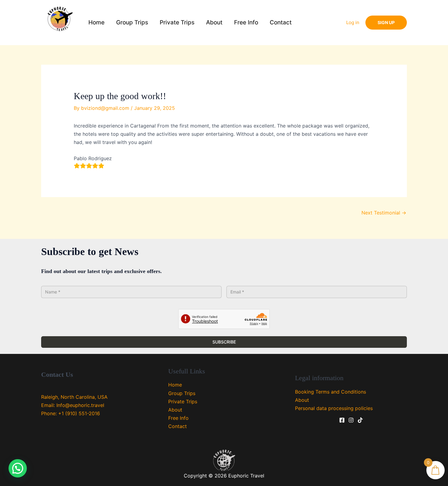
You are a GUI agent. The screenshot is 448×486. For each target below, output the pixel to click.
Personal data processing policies (334, 408)
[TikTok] (360, 420)
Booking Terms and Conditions (330, 392)
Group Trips (132, 22)
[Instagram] (351, 420)
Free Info (246, 22)
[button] (386, 23)
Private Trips (177, 22)
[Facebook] (342, 420)
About (214, 22)
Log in (352, 22)
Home (96, 22)
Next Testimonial (383, 213)
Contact (281, 22)
